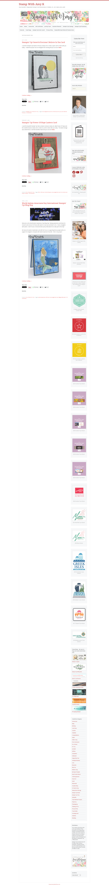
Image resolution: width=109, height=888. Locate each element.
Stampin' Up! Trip (75, 795)
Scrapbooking (75, 785)
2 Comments (28, 112)
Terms (79, 57)
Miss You (74, 767)
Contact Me (31, 26)
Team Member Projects (77, 799)
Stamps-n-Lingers (75, 661)
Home (21, 26)
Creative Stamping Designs (77, 687)
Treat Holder (75, 811)
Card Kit (73, 730)
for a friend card (54, 111)
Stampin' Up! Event (76, 792)
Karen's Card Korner (76, 678)
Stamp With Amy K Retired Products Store (64, 30)
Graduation (74, 753)
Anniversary (74, 721)
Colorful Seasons (48, 192)
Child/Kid (27, 111)
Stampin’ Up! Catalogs (68, 26)
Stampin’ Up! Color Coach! (39, 30)
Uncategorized (75, 813)
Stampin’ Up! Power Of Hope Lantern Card (39, 123)
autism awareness (41, 297)
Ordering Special (75, 776)
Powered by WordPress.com (54, 884)
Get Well (74, 749)
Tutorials (22, 30)
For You (36, 111)
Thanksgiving (75, 804)
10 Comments (31, 193)
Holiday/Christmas (76, 760)
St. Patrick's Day (75, 788)
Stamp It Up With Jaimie (77, 671)
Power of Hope (25, 193)
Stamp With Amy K (31, 4)
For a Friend (32, 111)
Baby (73, 723)
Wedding (74, 818)
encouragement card (46, 111)
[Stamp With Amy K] (54, 17)
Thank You (74, 802)
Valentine (74, 815)
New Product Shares (76, 774)
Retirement (74, 783)
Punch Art (74, 779)
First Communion (75, 742)
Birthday (74, 726)
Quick (73, 781)
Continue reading (26, 95)
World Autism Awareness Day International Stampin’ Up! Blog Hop (44, 204)
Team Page (28, 30)
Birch (39, 192)
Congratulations (75, 735)
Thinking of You (75, 806)
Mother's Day (75, 769)
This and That (75, 808)
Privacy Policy (49, 30)
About (25, 26)
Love (73, 762)
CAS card (42, 192)
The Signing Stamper (76, 711)
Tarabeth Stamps (75, 704)
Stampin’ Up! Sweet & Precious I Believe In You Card (43, 42)
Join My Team (47, 26)
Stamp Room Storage (76, 790)
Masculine (74, 765)
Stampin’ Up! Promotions (80, 26)
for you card (60, 111)
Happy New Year (75, 758)
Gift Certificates (39, 26)
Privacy (82, 57)
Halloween (74, 756)
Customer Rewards (56, 26)
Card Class (74, 728)
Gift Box (73, 751)
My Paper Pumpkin (76, 772)
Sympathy (74, 797)
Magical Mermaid (62, 297)
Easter (73, 737)
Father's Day (74, 739)
